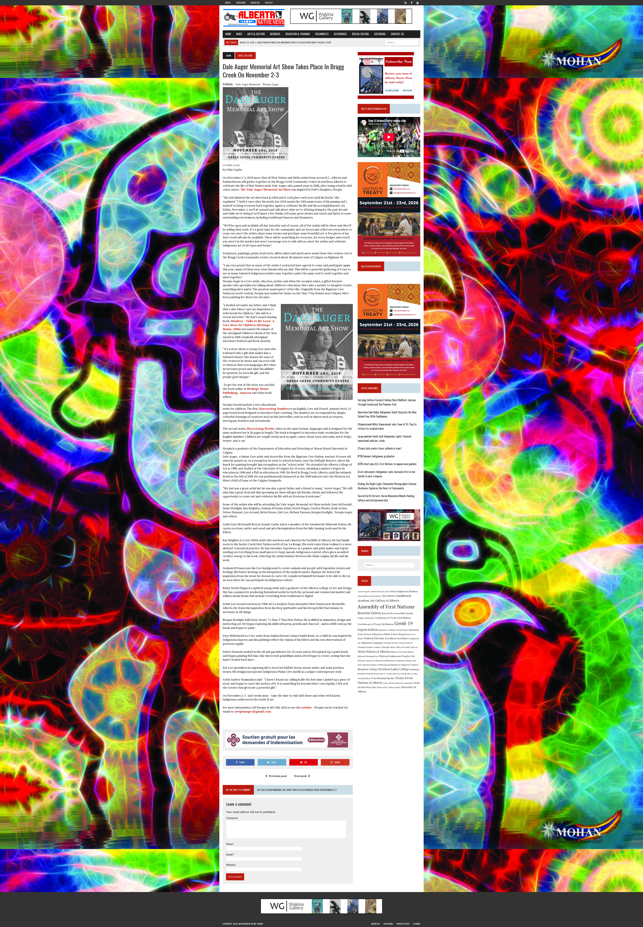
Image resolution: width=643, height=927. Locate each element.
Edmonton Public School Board (388, 634)
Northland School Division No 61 (371, 673)
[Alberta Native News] (254, 18)
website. (307, 707)
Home (228, 34)
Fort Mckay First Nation (397, 638)
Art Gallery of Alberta (384, 600)
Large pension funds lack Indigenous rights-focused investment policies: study (384, 438)
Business (275, 34)
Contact (269, 2)
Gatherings (340, 34)
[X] (405, 2)
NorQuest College (368, 669)
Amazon (245, 393)
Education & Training (297, 34)
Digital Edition (360, 34)
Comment (232, 818)
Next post (300, 776)
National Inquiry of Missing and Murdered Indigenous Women (390, 664)
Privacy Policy (403, 923)
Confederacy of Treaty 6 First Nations (393, 617)
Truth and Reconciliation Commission (398, 683)
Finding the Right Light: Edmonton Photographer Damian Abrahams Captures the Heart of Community (387, 486)
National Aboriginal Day (368, 656)
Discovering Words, (261, 428)
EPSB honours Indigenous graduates (376, 456)
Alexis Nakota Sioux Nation (369, 596)
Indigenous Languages (372, 642)
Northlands (415, 669)
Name (230, 844)
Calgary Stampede (366, 617)
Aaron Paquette (364, 591)
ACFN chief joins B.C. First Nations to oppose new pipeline (387, 464)
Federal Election (374, 638)
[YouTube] (417, 2)
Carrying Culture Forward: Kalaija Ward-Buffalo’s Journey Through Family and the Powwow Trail (387, 402)
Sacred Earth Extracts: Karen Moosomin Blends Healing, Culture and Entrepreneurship (386, 498)
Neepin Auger (271, 84)
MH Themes (258, 923)
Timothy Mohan (364, 678)
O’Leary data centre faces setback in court (380, 448)
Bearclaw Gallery (369, 613)
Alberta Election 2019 (380, 591)
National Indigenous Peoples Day (397, 656)
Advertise (255, 2)
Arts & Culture (256, 34)
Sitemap (416, 923)
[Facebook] (411, 2)
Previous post (278, 776)
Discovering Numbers (274, 409)
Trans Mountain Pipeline (383, 678)
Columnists (322, 34)
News (239, 34)
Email (229, 854)
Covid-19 (404, 623)
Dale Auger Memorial (248, 84)
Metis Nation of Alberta (374, 651)
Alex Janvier (388, 595)
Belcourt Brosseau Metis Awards (397, 613)
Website (231, 865)
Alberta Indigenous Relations (404, 591)
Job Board (380, 34)
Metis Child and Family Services (404, 647)
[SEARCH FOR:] (402, 42)
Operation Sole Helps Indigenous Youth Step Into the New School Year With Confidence (387, 414)
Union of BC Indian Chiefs (389, 687)
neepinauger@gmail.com (253, 711)
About (228, 2)
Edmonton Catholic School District (393, 630)
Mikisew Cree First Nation (402, 651)
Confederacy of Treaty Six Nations (376, 624)
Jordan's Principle (382, 647)
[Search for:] (389, 565)
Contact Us (397, 34)
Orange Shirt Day (393, 674)
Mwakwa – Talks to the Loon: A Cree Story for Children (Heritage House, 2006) (248, 325)
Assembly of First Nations (386, 606)
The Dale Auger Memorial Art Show (265, 189)
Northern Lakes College (393, 669)
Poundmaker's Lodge (409, 674)
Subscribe (241, 2)
